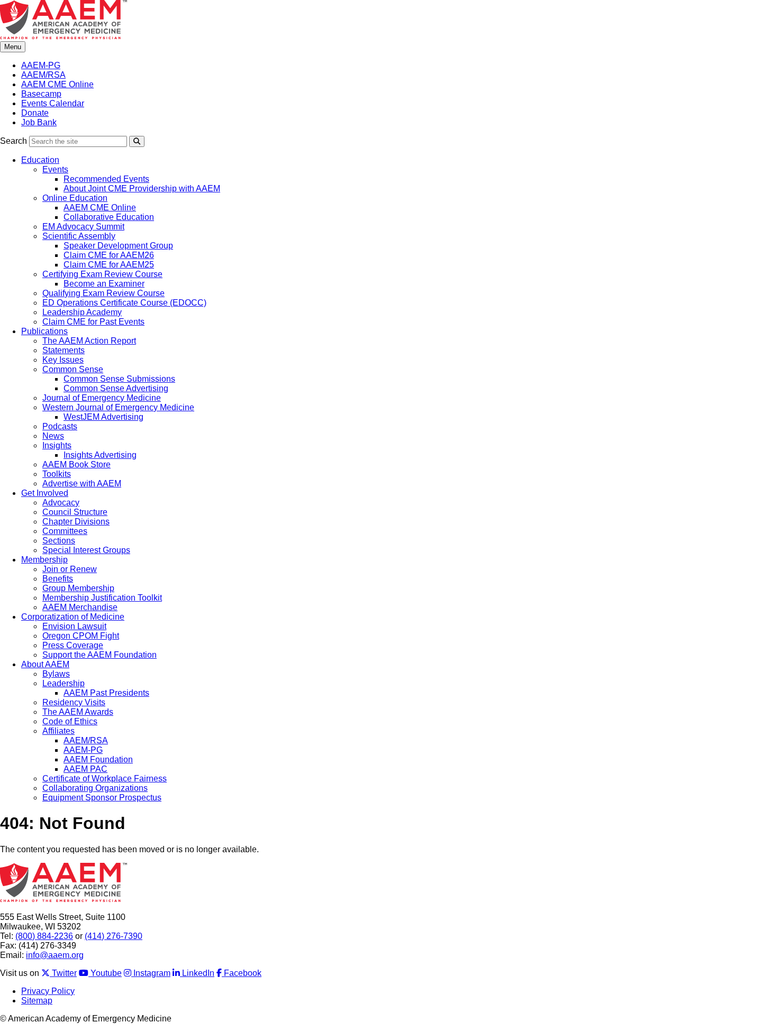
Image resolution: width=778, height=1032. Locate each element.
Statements (63, 350)
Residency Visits (73, 702)
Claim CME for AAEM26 (109, 255)
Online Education (74, 198)
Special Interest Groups (86, 550)
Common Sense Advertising (116, 388)
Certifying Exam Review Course (102, 274)
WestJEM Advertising (103, 416)
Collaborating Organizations (95, 788)
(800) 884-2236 (44, 936)
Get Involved (44, 493)
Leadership (63, 683)
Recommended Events (106, 178)
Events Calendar (52, 103)
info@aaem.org (55, 955)
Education (40, 159)
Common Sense (72, 369)
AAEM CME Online (57, 84)
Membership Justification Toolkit (102, 597)
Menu (12, 47)
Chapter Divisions (76, 521)
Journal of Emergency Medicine (101, 397)
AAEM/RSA (43, 74)
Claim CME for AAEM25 (109, 264)
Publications (44, 331)
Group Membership (78, 588)
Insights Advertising (100, 454)
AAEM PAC (85, 768)
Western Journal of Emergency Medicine (118, 407)
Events (55, 169)
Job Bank (39, 122)
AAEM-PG (40, 65)
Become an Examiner (104, 283)
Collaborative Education (109, 217)
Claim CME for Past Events (93, 321)
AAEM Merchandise (79, 607)
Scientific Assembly (78, 236)
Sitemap (36, 1000)
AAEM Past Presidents (106, 692)
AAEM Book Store (76, 464)
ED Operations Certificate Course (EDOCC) (124, 302)
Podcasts (59, 426)
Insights (56, 445)
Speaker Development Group (118, 245)
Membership (44, 559)
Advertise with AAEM (81, 483)
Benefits (57, 578)
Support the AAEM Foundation (99, 654)
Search (13, 140)
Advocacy (60, 502)
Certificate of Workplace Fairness (104, 778)
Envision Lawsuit (74, 626)
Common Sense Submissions (119, 378)
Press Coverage (72, 645)
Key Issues (63, 359)
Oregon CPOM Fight (80, 635)
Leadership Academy (82, 312)
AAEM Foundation (98, 759)
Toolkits (56, 473)
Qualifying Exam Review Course (103, 293)
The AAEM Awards (77, 711)
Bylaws (56, 673)
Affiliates (58, 730)
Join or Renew (69, 569)
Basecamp (41, 93)
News (53, 435)
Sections (58, 540)
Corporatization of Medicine (72, 616)
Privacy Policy (48, 991)
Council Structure (74, 512)
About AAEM (45, 664)
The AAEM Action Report (89, 340)
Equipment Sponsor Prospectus (101, 797)
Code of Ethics (69, 721)
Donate (35, 112)
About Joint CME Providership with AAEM (142, 188)
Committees (64, 531)
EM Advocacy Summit (83, 226)
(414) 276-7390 (113, 936)
